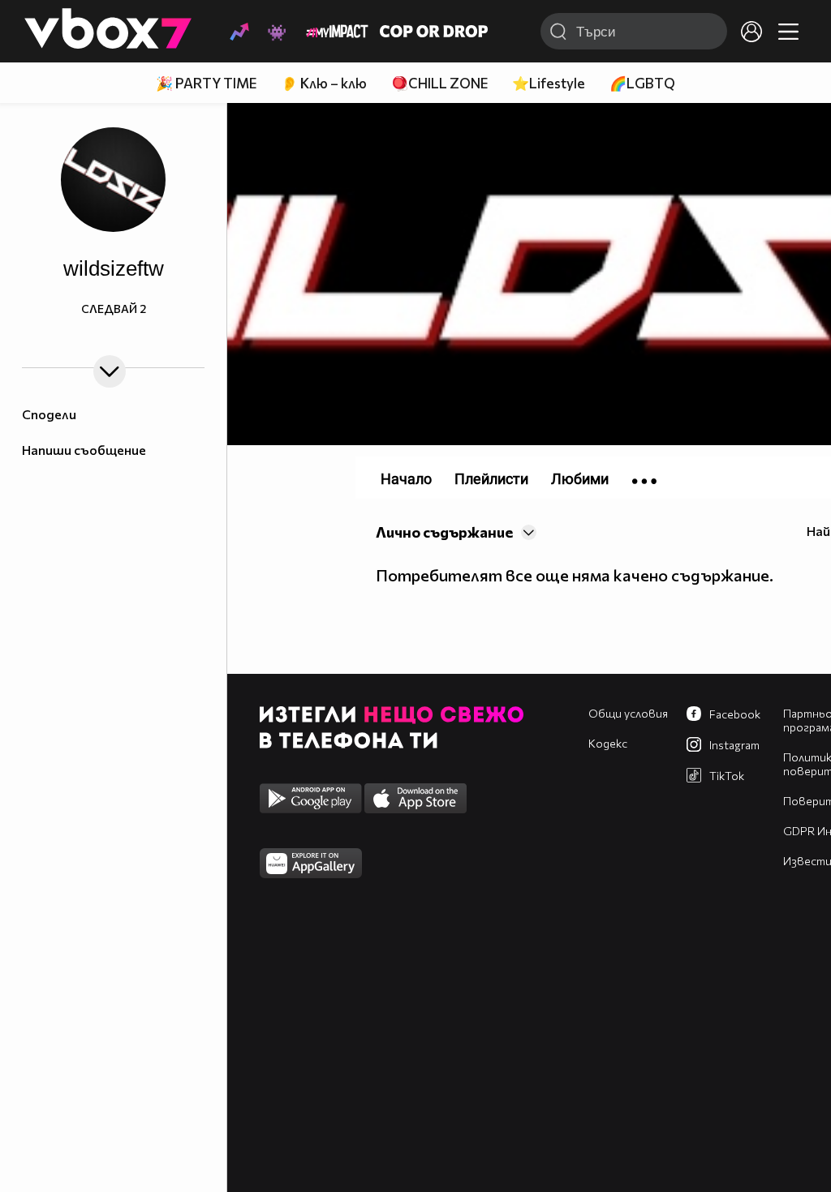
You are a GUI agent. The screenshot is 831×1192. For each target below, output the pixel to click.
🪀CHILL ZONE (439, 83)
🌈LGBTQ (642, 83)
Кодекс (607, 743)
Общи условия (628, 713)
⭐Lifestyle (548, 83)
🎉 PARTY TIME (206, 83)
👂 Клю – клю (324, 83)
